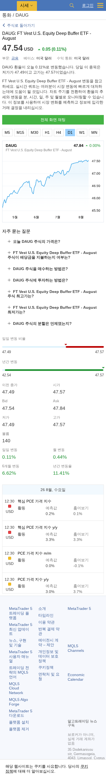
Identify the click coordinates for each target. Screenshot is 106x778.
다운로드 (20, 713)
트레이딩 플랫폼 (20, 613)
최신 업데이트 (20, 629)
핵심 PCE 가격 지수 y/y (37, 527)
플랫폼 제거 (19, 729)
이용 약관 (46, 622)
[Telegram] (79, 705)
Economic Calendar (76, 677)
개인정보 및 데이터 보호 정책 (48, 656)
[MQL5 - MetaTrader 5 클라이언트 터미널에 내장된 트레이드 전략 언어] (8, 5)
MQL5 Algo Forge (18, 701)
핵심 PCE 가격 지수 (34, 501)
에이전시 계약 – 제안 (48, 642)
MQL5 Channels (76, 648)
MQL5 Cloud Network (16, 688)
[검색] (71, 5)
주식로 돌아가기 (21, 25)
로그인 (87, 5)
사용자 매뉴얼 (20, 656)
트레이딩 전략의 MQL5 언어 (19, 672)
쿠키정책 (46, 667)
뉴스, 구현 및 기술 (17, 642)
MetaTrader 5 (79, 608)
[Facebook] (71, 705)
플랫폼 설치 (19, 722)
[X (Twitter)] (88, 705)
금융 (14, 58)
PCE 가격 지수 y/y (33, 579)
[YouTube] (71, 713)
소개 (42, 608)
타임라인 (46, 615)
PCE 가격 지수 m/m (34, 553)
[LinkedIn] (79, 713)
